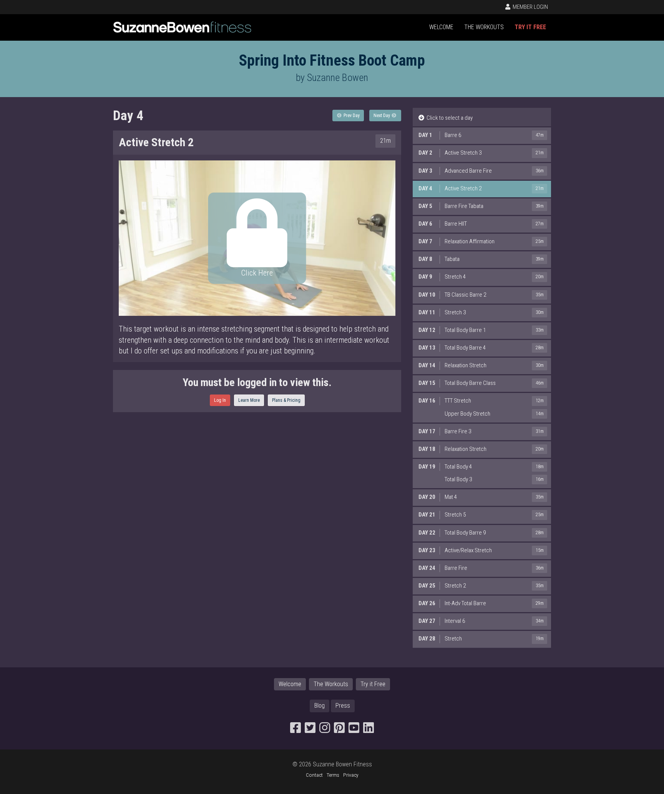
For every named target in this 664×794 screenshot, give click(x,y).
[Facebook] (295, 730)
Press (342, 705)
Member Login (529, 6)
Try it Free (530, 27)
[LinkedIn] (368, 730)
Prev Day (351, 115)
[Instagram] (324, 730)
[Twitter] (310, 730)
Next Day (382, 115)
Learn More (249, 400)
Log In (220, 400)
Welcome (441, 27)
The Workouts (484, 27)
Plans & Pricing (286, 400)
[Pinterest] (339, 730)
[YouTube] (354, 730)
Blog (319, 705)
